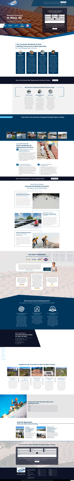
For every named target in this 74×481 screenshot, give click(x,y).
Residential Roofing (53, 3)
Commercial (50, 470)
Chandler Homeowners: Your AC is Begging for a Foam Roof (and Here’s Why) (29, 429)
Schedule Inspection (63, 4)
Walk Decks (58, 3)
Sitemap (43, 480)
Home (39, 469)
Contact (65, 3)
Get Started (55, 80)
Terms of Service (55, 27)
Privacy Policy (51, 27)
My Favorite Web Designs (27, 480)
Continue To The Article (28, 437)
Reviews (39, 472)
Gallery (62, 3)
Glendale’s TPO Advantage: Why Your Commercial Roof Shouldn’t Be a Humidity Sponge (52, 429)
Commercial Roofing (46, 3)
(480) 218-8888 (64, 2)
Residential (50, 472)
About (39, 470)
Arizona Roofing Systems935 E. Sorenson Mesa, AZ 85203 (32, 470)
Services (50, 469)
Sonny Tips (50, 474)
